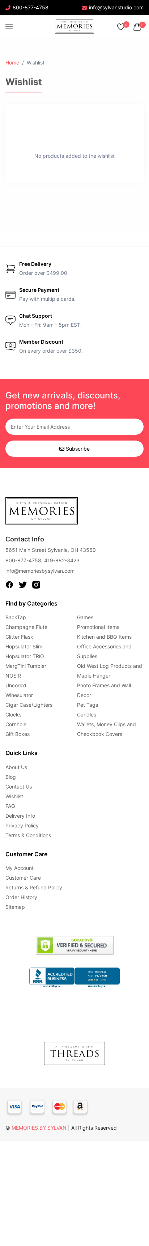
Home (12, 62)
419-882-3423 (62, 560)
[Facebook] (9, 584)
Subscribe (77, 449)
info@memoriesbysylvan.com (39, 571)
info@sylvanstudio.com (116, 7)
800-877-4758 (30, 7)
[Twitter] (23, 584)
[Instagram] (36, 584)
